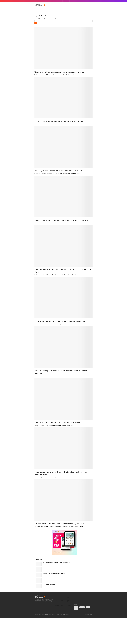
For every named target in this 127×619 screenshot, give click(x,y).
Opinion (62, 606)
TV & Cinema (69, 606)
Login (64, 0)
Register (67, 0)
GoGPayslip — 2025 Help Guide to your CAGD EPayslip (53, 573)
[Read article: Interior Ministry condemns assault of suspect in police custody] (63, 399)
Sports (68, 604)
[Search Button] (91, 10)
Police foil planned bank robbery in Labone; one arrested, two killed (58, 121)
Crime (56, 600)
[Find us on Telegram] (89, 607)
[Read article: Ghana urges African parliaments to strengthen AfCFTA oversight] (63, 147)
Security (68, 600)
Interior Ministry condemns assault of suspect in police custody (57, 423)
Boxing (56, 597)
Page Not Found (39, 13)
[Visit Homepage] (40, 5)
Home (53, 0)
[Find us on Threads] (86, 1)
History (62, 600)
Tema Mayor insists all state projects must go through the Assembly (59, 72)
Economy (56, 601)
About (55, 0)
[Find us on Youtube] (83, 1)
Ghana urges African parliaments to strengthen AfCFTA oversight (58, 171)
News (62, 605)
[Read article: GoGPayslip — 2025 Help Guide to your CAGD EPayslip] (39, 575)
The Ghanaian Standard (40, 614)
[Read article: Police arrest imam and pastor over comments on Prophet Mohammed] (63, 297)
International (63, 601)
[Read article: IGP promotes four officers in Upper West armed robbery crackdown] (63, 500)
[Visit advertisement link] (64, 542)
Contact (58, 0)
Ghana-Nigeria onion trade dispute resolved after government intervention (61, 220)
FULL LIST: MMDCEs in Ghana (49, 584)
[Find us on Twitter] (82, 1)
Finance (62, 597)
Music (62, 604)
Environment (57, 605)
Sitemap (61, 0)
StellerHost (67, 614)
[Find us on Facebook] (75, 607)
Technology (69, 605)
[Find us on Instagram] (91, 1)
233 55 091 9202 (79, 600)
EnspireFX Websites (59, 614)
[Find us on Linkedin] (82, 607)
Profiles (68, 597)
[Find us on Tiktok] (75, 609)
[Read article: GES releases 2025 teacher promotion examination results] (39, 569)
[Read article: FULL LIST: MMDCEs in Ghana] (39, 586)
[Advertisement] (74, 5)
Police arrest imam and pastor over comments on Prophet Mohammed (60, 321)
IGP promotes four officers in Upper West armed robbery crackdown (59, 524)
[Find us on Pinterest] (87, 1)
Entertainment (57, 604)
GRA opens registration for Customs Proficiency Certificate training (56, 562)
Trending (44, 9)
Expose (56, 606)
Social (68, 601)
